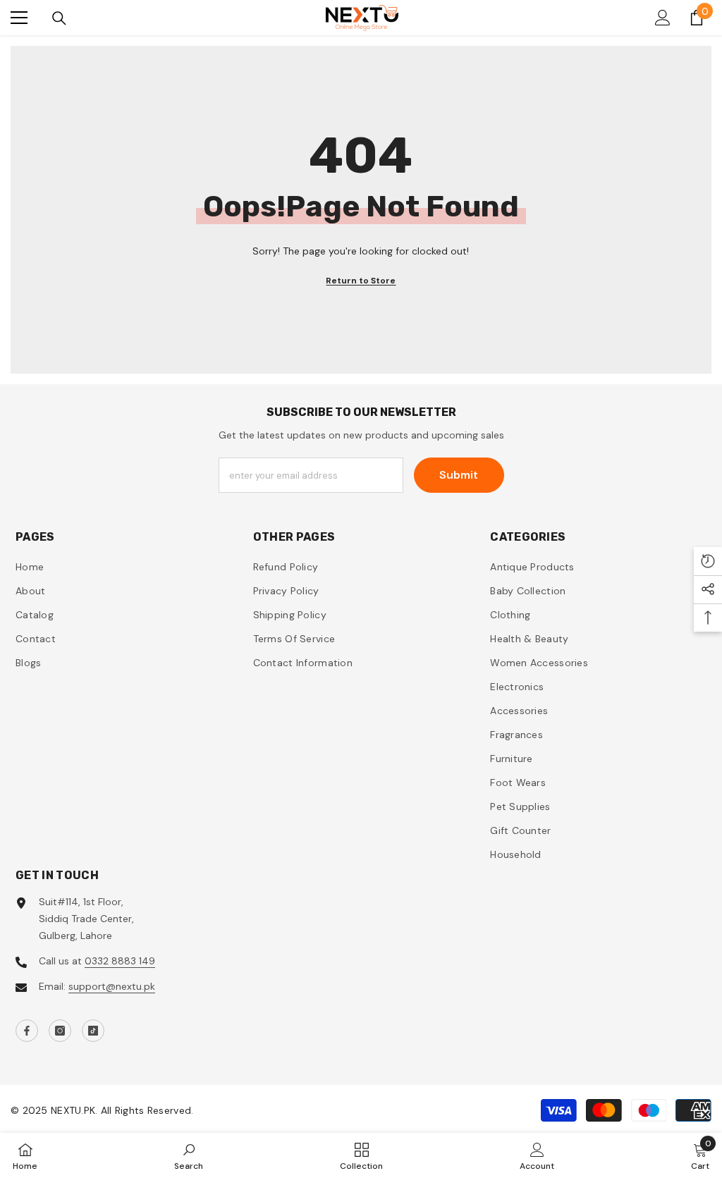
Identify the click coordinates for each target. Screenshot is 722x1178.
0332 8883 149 (120, 961)
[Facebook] (27, 1030)
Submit (458, 474)
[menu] (19, 17)
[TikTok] (93, 1030)
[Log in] (663, 17)
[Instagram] (60, 1030)
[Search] (59, 18)
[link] (188, 1155)
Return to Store (361, 280)
